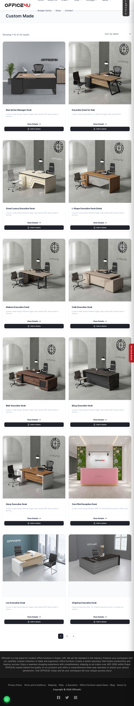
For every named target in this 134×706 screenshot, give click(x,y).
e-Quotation (72, 685)
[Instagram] (75, 697)
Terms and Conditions (35, 685)
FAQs (61, 685)
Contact (69, 10)
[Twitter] (67, 697)
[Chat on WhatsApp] (7, 699)
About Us (121, 685)
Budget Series (44, 10)
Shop (58, 10)
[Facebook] (58, 697)
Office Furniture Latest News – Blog (97, 685)
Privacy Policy (15, 685)
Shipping (52, 685)
